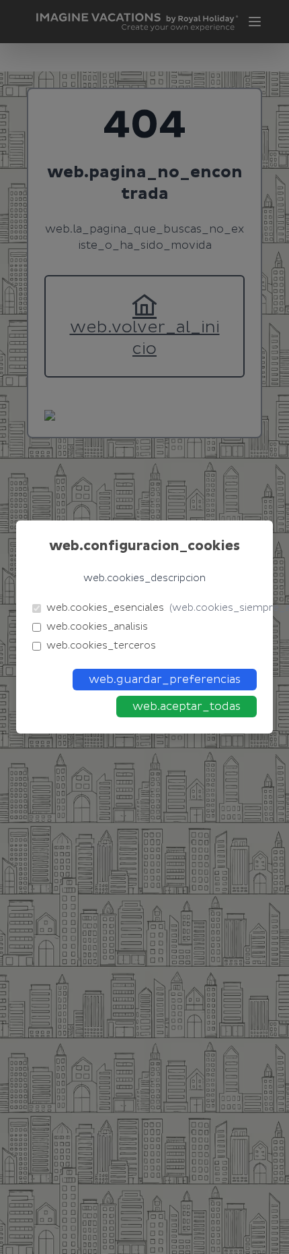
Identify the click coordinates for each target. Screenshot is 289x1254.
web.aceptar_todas (186, 706)
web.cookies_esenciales (151, 608)
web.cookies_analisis (97, 626)
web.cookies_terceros (101, 645)
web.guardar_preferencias (165, 679)
